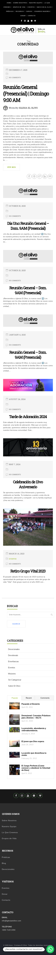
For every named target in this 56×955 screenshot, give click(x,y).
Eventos (31, 7)
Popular (15, 698)
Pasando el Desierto (30, 704)
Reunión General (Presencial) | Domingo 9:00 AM (26, 93)
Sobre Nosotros (20, 3)
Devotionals (13, 655)
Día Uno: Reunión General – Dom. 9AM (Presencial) (28, 226)
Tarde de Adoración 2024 (28, 416)
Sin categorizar (14, 680)
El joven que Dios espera (32, 741)
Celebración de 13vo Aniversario (28, 484)
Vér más (11, 167)
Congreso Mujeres (42, 11)
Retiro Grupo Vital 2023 (27, 571)
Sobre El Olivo (14, 686)
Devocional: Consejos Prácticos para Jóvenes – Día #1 (36, 716)
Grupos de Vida (19, 7)
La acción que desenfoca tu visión (33, 754)
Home (9, 3)
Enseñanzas (13, 661)
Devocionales (14, 649)
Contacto (32, 15)
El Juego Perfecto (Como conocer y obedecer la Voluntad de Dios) (35, 768)
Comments (45, 698)
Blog (4, 863)
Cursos (29, 11)
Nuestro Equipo (35, 3)
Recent (29, 698)
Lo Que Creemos (10, 832)
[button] (50, 949)
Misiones (12, 674)
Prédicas (10, 11)
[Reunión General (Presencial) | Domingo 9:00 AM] (28, 59)
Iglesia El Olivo (28, 107)
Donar (23, 15)
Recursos (20, 11)
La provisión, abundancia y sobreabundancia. (33, 729)
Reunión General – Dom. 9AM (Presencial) (27, 290)
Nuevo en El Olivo (44, 7)
